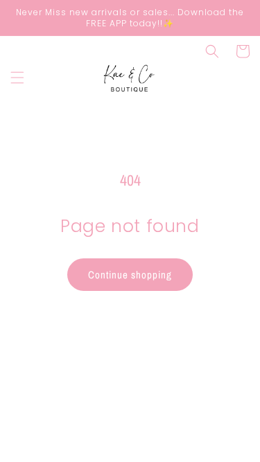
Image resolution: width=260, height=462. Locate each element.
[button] (17, 77)
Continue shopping (130, 274)
